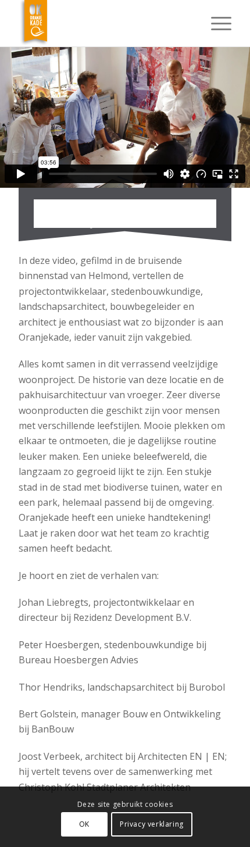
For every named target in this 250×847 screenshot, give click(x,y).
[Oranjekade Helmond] (103, 23)
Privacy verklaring (152, 824)
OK (84, 824)
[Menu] (215, 23)
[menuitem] (215, 23)
